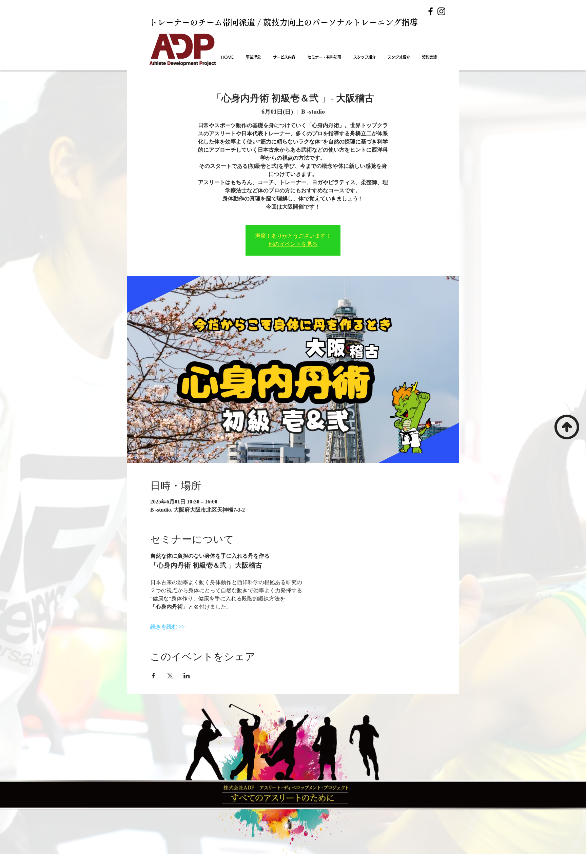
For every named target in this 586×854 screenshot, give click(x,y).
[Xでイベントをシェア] (170, 675)
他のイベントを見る (293, 244)
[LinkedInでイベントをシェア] (186, 675)
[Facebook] (430, 11)
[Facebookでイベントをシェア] (153, 675)
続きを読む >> (167, 627)
